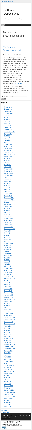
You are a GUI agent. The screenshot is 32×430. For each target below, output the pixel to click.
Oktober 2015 (8, 177)
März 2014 (7, 216)
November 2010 (9, 295)
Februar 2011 (8, 289)
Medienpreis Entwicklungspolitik (18, 90)
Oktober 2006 (8, 394)
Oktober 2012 (8, 251)
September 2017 (9, 132)
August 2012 (8, 256)
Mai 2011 (7, 282)
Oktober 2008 (8, 347)
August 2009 (8, 326)
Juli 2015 (7, 183)
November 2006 (9, 392)
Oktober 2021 (8, 109)
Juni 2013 (7, 235)
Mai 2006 (7, 404)
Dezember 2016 (9, 148)
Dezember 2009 (9, 318)
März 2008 (7, 359)
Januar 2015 (8, 196)
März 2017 (7, 142)
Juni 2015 (7, 185)
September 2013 (9, 229)
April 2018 (7, 123)
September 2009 (9, 324)
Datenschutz (5, 412)
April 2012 (7, 264)
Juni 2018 (7, 119)
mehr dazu (4, 427)
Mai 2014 (7, 212)
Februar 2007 (8, 386)
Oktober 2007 (8, 369)
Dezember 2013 (9, 223)
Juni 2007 (7, 377)
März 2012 (7, 266)
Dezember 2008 (9, 342)
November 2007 (9, 367)
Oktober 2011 (8, 276)
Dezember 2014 (9, 198)
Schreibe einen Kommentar (11, 92)
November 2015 (9, 175)
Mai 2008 (7, 355)
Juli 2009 (7, 328)
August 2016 (8, 156)
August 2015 (8, 181)
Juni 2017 (7, 136)
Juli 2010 (7, 303)
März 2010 (7, 311)
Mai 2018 (7, 121)
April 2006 (7, 406)
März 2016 (7, 167)
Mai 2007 (7, 380)
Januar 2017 (8, 146)
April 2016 (7, 165)
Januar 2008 (8, 363)
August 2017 (8, 134)
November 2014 (9, 200)
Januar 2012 (8, 270)
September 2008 (9, 349)
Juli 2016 (7, 158)
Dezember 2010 (9, 293)
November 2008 (9, 344)
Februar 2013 (8, 243)
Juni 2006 (7, 402)
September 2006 (9, 396)
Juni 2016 (7, 161)
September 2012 (9, 253)
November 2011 (9, 274)
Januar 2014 (8, 220)
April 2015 (7, 189)
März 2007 (7, 384)
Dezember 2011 (9, 272)
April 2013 (7, 239)
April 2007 (7, 382)
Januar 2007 (8, 388)
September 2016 (9, 154)
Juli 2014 (7, 208)
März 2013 (7, 241)
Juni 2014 (7, 210)
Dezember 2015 (9, 173)
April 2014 (7, 214)
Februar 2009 (8, 338)
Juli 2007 (7, 375)
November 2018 (9, 113)
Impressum (4, 410)
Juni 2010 (7, 305)
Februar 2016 (8, 169)
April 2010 (7, 309)
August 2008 (8, 351)
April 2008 (7, 357)
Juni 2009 (7, 330)
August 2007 (8, 373)
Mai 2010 (7, 307)
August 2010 (8, 301)
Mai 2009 (7, 332)
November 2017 (9, 128)
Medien (5, 90)
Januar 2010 (8, 315)
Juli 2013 (7, 233)
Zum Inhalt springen (7, 1)
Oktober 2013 (8, 227)
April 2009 (7, 334)
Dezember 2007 (9, 365)
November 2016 (9, 150)
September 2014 (9, 204)
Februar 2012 (8, 268)
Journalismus (14, 86)
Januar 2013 (8, 245)
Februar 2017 (8, 144)
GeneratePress (6, 418)
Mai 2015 (7, 187)
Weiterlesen (18, 83)
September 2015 (9, 179)
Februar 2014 (8, 218)
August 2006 (8, 398)
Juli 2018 (7, 117)
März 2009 (7, 336)
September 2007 (9, 371)
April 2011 (7, 285)
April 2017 (7, 140)
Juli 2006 (7, 400)
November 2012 (9, 249)
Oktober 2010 (8, 297)
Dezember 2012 (9, 247)
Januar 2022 (8, 107)
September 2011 (9, 278)
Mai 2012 (7, 262)
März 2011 (7, 287)
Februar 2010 (8, 313)
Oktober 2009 (8, 322)
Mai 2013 (7, 237)
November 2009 (9, 320)
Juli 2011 (7, 280)
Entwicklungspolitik (9, 88)
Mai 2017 (7, 138)
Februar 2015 (8, 194)
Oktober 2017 (8, 130)
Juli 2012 (7, 258)
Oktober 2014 (8, 202)
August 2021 (8, 111)
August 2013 (8, 231)
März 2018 (7, 125)
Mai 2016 (7, 163)
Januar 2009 (8, 340)
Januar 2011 (8, 291)
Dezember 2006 (9, 390)
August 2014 (8, 206)
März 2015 (7, 192)
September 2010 (9, 299)
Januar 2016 (8, 171)
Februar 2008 (8, 361)
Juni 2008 (7, 353)
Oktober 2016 (8, 152)
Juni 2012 (7, 260)
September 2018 (9, 115)
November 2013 (9, 225)
